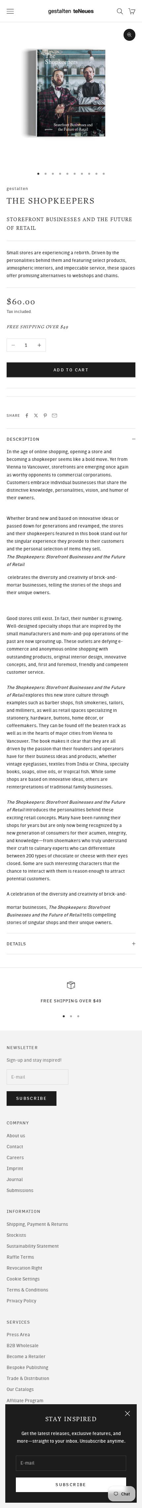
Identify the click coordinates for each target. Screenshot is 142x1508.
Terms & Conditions (27, 1290)
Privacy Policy (21, 1301)
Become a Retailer (26, 1356)
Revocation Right (24, 1268)
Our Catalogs (20, 1389)
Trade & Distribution (28, 1378)
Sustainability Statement (33, 1246)
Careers (15, 1158)
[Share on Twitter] (36, 415)
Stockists (16, 1235)
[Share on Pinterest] (45, 415)
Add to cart (71, 369)
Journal (15, 1179)
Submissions (20, 1190)
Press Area (18, 1335)
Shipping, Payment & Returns (37, 1224)
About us (16, 1136)
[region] (71, 992)
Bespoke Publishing (27, 1367)
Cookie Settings (23, 1279)
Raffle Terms (20, 1257)
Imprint (15, 1168)
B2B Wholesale (23, 1346)
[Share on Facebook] (26, 415)
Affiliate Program (25, 1401)
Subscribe (70, 1484)
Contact (15, 1147)
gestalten (18, 188)
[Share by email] (54, 415)
